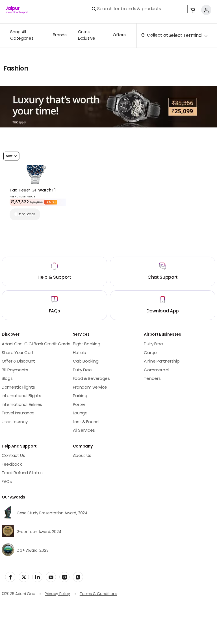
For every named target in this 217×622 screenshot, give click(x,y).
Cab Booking (85, 361)
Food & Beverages (91, 378)
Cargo (150, 353)
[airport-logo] (17, 10)
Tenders (152, 378)
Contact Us (13, 455)
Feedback (11, 464)
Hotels (79, 353)
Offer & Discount (18, 361)
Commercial (156, 370)
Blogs (7, 378)
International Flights (21, 396)
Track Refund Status (22, 473)
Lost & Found (86, 422)
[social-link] (10, 577)
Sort (9, 156)
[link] (140, 9)
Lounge (80, 413)
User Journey (15, 422)
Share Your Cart (18, 353)
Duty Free (82, 370)
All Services (84, 430)
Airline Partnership (161, 361)
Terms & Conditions (98, 594)
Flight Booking (86, 344)
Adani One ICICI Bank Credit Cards (36, 344)
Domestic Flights (18, 387)
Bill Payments (15, 370)
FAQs (7, 481)
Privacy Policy (57, 594)
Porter (79, 404)
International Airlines (22, 404)
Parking (80, 396)
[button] (193, 10)
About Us (82, 455)
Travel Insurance (18, 413)
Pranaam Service (90, 387)
